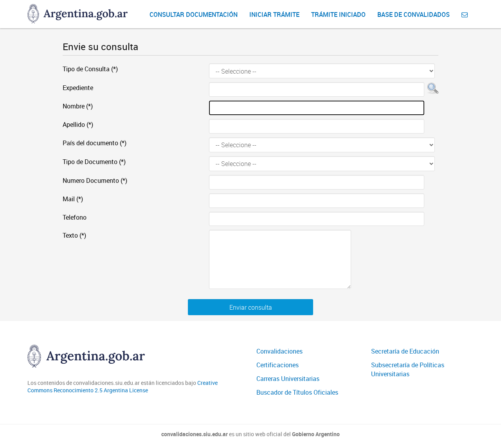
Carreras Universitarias (287, 378)
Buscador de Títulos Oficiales (297, 392)
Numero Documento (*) (95, 180)
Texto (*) (74, 235)
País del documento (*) (94, 143)
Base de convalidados (413, 14)
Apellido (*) (78, 124)
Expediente (78, 87)
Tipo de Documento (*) (94, 161)
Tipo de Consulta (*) (90, 69)
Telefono (75, 217)
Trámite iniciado (338, 14)
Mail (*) (73, 199)
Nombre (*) (78, 106)
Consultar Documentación (194, 14)
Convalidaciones (279, 351)
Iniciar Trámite (274, 14)
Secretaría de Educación (405, 351)
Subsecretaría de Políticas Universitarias (407, 369)
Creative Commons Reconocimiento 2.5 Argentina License (122, 386)
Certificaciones (277, 365)
